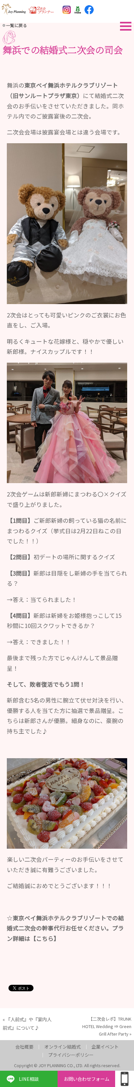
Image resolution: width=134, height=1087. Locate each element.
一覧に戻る (16, 25)
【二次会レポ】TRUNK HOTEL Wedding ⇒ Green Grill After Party (106, 1026)
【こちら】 (45, 938)
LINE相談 (29, 1078)
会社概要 (24, 1046)
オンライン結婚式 (62, 1046)
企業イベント (105, 1046)
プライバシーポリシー (71, 1055)
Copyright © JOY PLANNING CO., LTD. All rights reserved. (67, 1065)
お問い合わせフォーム (86, 1078)
